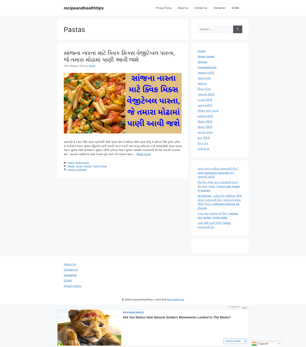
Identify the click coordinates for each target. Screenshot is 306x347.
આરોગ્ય (202, 83)
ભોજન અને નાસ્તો (208, 110)
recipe (70, 162)
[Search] (237, 29)
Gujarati (262, 343)
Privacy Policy (164, 7)
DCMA (235, 7)
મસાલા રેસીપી (205, 116)
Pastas (71, 166)
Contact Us (201, 7)
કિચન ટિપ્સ (204, 89)
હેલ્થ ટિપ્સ (203, 148)
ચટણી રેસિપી (205, 100)
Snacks (88, 166)
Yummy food (100, 166)
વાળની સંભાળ (205, 132)
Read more (144, 154)
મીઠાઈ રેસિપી (205, 121)
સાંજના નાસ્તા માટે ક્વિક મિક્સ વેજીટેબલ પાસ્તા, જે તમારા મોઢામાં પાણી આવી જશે (119, 56)
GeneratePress (175, 299)
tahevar (202, 62)
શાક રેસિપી (204, 138)
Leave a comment (77, 169)
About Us (183, 7)
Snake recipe (82, 162)
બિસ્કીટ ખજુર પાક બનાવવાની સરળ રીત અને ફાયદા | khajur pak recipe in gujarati (219, 186)
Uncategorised (207, 67)
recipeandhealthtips (84, 8)
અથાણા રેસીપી (206, 72)
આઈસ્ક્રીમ (204, 78)
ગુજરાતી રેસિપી (206, 94)
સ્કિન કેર (203, 143)
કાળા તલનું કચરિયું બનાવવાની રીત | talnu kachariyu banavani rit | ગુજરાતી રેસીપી (218, 172)
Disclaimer (220, 7)
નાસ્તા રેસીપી (205, 105)
